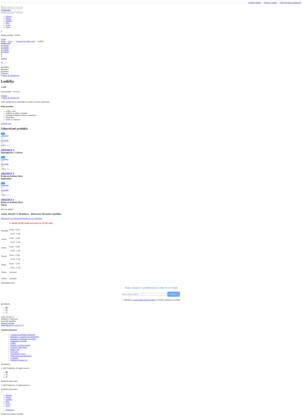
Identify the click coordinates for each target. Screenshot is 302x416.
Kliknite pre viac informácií (11, 218)
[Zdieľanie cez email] (2, 61)
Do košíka (5, 141)
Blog (7, 23)
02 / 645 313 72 (18, 325)
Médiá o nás (14, 350)
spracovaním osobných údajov (144, 300)
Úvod (3, 41)
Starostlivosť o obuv (17, 354)
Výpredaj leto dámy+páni (25, 41)
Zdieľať (4, 59)
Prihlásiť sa (173, 294)
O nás (8, 25)
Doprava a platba (270, 3)
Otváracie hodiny (254, 3)
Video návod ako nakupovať (290, 3)
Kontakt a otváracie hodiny (20, 345)
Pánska (8, 19)
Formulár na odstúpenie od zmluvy (23, 339)
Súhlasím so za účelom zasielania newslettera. (152, 300)
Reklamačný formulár (18, 341)
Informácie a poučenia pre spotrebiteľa (24, 337)
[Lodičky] (5, 46)
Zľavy (8, 27)
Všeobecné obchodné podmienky (22, 335)
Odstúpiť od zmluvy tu (18, 360)
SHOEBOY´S (7, 150)
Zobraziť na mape (7, 323)
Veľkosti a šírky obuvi (18, 347)
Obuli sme (14, 352)
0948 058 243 (6, 325)
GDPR (13, 343)
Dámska (9, 17)
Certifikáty (14, 358)
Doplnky (9, 21)
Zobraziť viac (6, 124)
